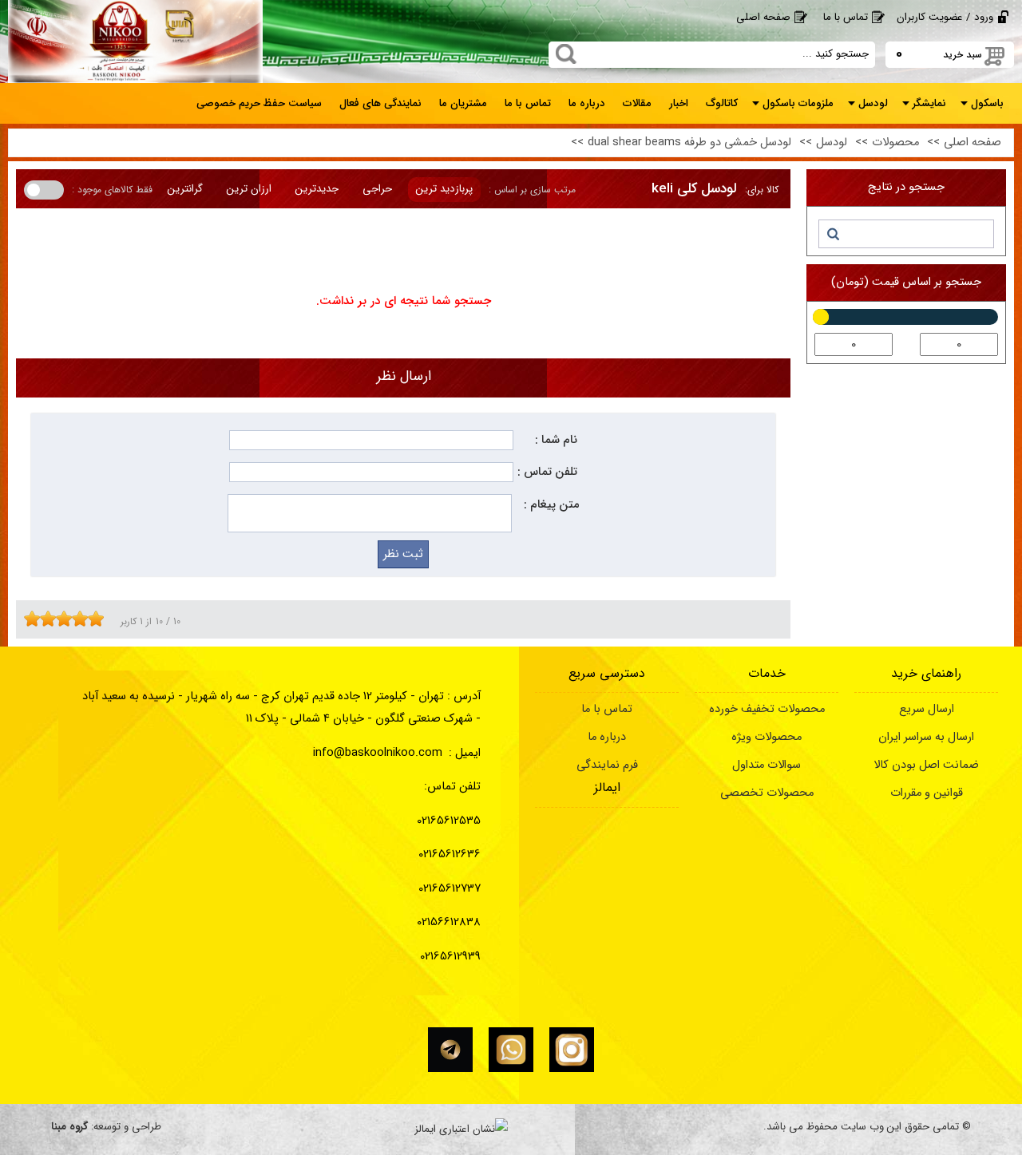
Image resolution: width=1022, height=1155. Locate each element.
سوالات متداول (766, 765)
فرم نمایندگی (607, 765)
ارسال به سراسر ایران (926, 737)
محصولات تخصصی (767, 793)
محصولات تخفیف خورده (767, 709)
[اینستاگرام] (571, 1049)
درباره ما (607, 737)
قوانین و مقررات (926, 793)
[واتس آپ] (511, 1049)
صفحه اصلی (763, 17)
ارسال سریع (926, 709)
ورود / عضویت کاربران (945, 17)
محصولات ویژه (766, 737)
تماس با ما (845, 17)
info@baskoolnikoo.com (377, 753)
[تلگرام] (450, 1049)
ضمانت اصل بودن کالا (926, 765)
